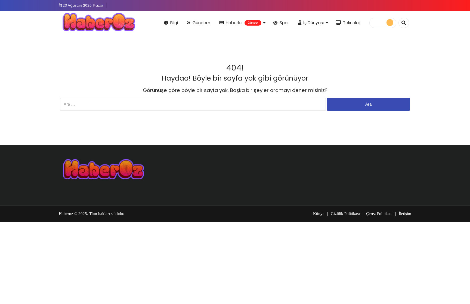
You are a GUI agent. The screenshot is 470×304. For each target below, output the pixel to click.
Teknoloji (351, 23)
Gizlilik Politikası (345, 213)
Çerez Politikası (379, 213)
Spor (284, 23)
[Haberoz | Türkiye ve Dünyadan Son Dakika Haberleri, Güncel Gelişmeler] (99, 22)
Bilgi (174, 23)
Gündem (201, 23)
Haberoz (66, 213)
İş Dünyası (313, 23)
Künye (318, 213)
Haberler (242, 23)
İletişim (405, 213)
